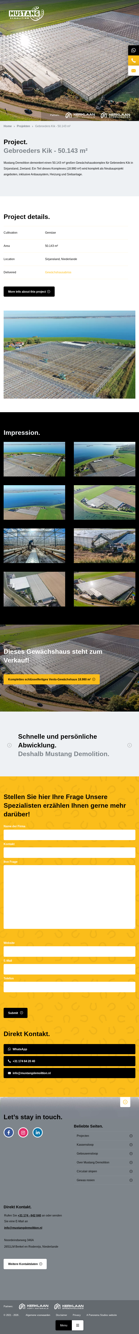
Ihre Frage (11, 861)
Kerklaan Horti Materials (80, 115)
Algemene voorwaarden (38, 1315)
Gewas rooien (86, 1180)
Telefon (9, 978)
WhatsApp (20, 1049)
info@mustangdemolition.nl (32, 1073)
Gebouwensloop (87, 1153)
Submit (13, 1013)
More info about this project (27, 291)
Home (26, 14)
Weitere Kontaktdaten (23, 1264)
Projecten (83, 1135)
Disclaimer (61, 1315)
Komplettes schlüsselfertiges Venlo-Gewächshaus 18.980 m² (49, 679)
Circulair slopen (87, 1171)
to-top (125, 1102)
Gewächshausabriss (58, 272)
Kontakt (9, 844)
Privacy (77, 1315)
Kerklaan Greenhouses (115, 115)
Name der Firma (14, 826)
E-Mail (8, 960)
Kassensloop (85, 1144)
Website (9, 942)
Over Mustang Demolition (93, 1162)
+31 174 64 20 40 (24, 1061)
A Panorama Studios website (102, 1315)
